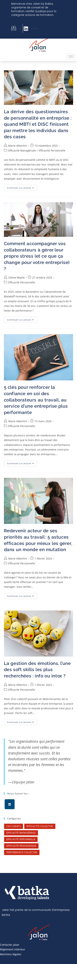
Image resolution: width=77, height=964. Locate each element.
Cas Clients (13, 826)
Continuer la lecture (22, 187)
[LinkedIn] (9, 804)
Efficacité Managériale (22, 150)
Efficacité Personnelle (52, 150)
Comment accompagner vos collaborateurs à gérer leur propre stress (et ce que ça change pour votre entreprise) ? (37, 256)
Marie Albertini (17, 145)
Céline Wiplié (16, 277)
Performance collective (21, 852)
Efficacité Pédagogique (21, 845)
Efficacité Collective (40, 826)
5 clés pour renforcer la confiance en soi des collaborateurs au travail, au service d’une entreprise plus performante (36, 400)
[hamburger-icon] (71, 56)
